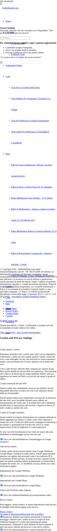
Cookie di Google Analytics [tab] (12, 412)
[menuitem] (31, 308)
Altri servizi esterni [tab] (8, 446)
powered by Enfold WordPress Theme (28, 296)
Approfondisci (34, 332)
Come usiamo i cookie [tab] (10, 349)
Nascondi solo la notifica (33, 514)
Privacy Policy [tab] (6, 500)
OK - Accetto (6, 332)
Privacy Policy (6, 512)
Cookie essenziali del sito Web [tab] (13, 383)
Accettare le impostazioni (11, 514)
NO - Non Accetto (20, 332)
